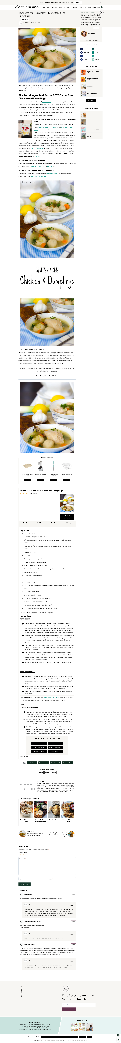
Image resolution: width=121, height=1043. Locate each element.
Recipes (53, 772)
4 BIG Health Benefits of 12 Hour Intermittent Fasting (93, 128)
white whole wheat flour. (38, 176)
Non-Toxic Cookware (94, 7)
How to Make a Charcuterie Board (40, 820)
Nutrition (83, 7)
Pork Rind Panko (54, 820)
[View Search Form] (100, 2)
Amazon (49, 166)
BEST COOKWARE (39, 747)
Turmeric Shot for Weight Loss (93, 72)
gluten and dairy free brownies (48, 127)
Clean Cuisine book (37, 148)
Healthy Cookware (71, 1037)
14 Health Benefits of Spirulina (92, 135)
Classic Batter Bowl (66, 474)
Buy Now (27, 479)
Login (103, 7)
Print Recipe (67, 515)
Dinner (69, 7)
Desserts (75, 7)
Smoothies (62, 7)
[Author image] (20, 23)
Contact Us (84, 1040)
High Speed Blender (40, 474)
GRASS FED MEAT (39, 751)
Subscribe (82, 1037)
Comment (22, 859)
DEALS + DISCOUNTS (55, 747)
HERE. (38, 156)
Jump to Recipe (25, 19)
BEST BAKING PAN (55, 744)
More (95, 28)
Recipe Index (46, 7)
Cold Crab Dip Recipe (92, 93)
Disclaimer (77, 1040)
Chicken (41, 772)
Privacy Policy (70, 1040)
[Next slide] (73, 470)
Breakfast (54, 7)
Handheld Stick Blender (54, 474)
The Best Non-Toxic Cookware (91, 114)
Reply (73, 894)
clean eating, (46, 102)
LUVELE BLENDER (55, 751)
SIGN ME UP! (78, 2)
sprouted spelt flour (52, 173)
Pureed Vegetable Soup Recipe (93, 79)
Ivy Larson (26, 22)
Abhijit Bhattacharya (31, 921)
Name (21, 879)
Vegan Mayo (90, 86)
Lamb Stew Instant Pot (26, 820)
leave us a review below (51, 697)
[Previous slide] (21, 470)
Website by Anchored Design (57, 1040)
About (89, 1037)
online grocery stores (37, 166)
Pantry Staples (46, 1037)
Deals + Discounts (58, 1037)
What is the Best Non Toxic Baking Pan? (93, 121)
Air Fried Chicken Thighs (67, 820)
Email (51, 879)
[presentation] (26, 809)
